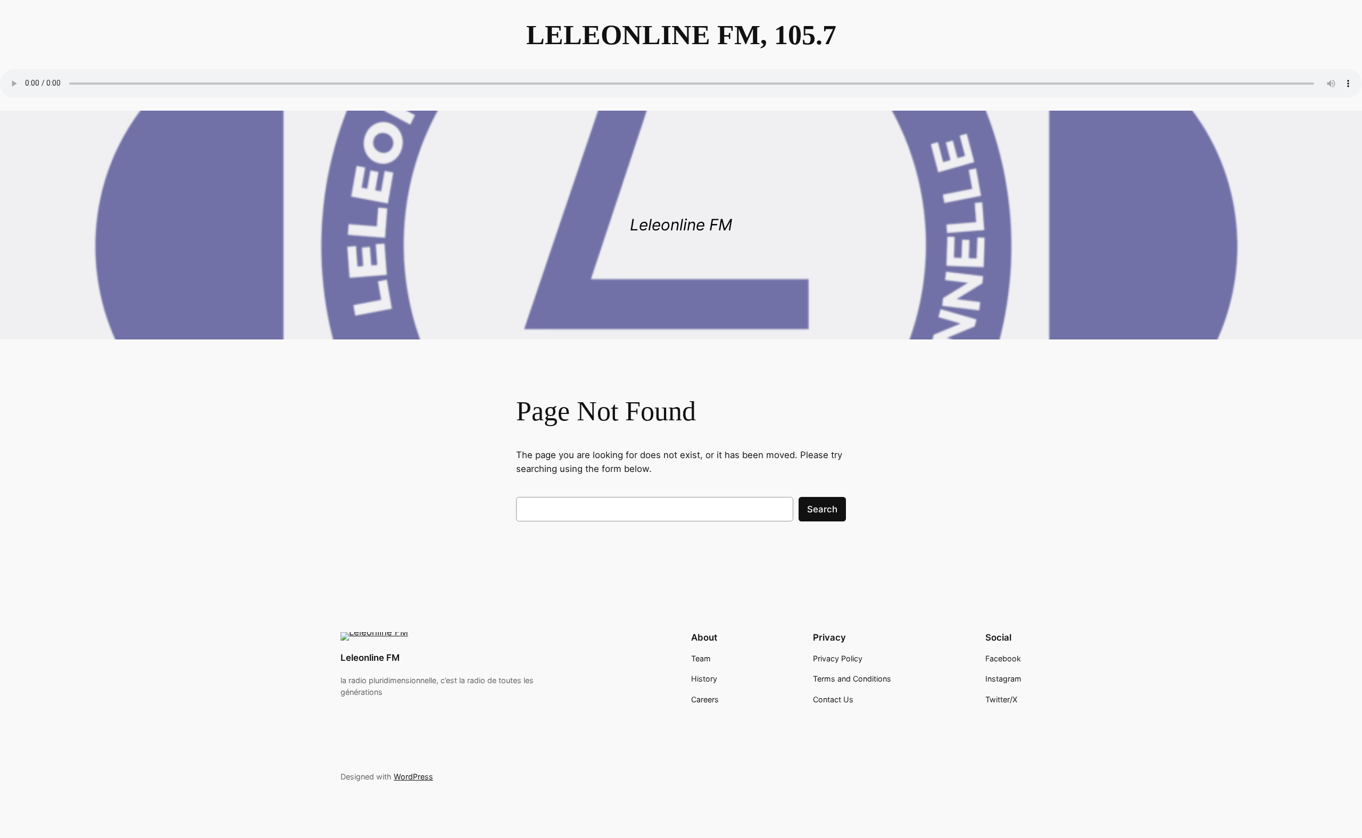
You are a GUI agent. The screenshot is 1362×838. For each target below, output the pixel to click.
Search (822, 509)
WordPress (413, 776)
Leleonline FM (370, 657)
